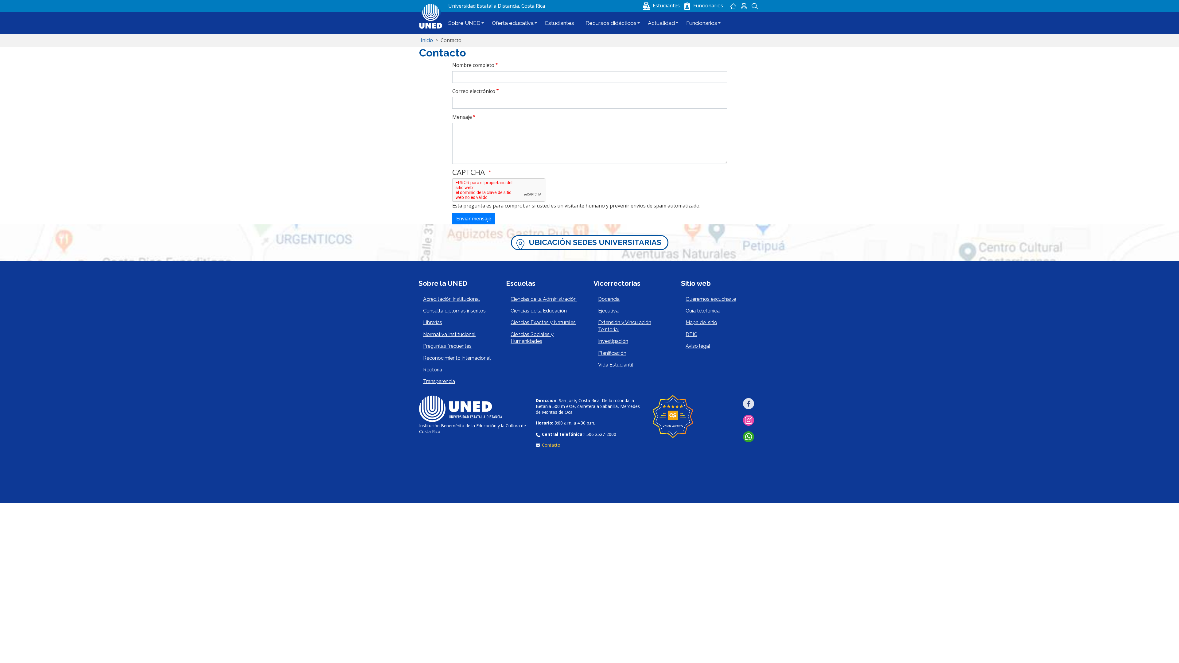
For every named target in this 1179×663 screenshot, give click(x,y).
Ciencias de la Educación (539, 311)
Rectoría (432, 370)
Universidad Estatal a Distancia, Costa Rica (496, 5)
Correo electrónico (473, 91)
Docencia (609, 299)
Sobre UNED (464, 23)
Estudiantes (559, 23)
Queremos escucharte (711, 299)
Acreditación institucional (451, 299)
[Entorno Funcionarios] (687, 6)
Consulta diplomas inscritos (454, 311)
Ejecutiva (608, 311)
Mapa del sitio (743, 6)
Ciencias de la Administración (544, 299)
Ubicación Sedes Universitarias (595, 242)
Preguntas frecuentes (447, 346)
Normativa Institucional (449, 334)
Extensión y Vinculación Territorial (624, 326)
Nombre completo (473, 65)
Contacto (551, 445)
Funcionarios (701, 23)
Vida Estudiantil (615, 365)
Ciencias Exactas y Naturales (543, 322)
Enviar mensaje (473, 218)
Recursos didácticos (611, 23)
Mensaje (462, 117)
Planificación (612, 353)
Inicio (733, 6)
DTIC (691, 334)
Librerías (432, 322)
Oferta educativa (513, 23)
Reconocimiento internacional (457, 358)
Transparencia (439, 381)
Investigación (613, 341)
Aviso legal (698, 346)
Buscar (754, 6)
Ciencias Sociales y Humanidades (532, 338)
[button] (662, 5)
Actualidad (661, 23)
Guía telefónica (703, 311)
